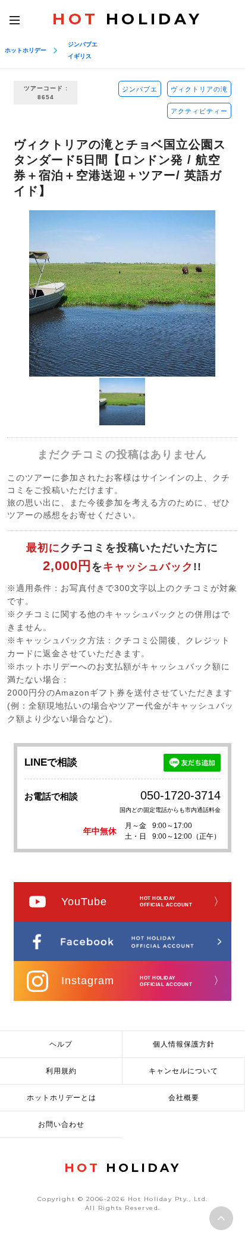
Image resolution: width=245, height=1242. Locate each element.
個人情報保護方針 (184, 1044)
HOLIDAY (127, 19)
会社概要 (183, 1098)
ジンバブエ (83, 44)
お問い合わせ (61, 1124)
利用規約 (61, 1071)
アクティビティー (199, 111)
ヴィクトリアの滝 (199, 89)
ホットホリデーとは (61, 1098)
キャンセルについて (183, 1071)
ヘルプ (61, 1044)
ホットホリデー (25, 50)
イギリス (80, 56)
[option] (122, 293)
